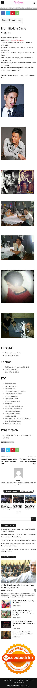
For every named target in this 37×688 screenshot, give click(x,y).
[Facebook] (3, 13)
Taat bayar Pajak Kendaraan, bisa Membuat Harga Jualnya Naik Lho (18, 505)
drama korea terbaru (18, 682)
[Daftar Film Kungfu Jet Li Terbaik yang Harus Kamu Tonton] (18, 571)
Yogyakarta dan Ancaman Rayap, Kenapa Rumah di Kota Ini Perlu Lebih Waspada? (18, 530)
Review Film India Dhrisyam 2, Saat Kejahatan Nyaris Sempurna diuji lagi (23, 613)
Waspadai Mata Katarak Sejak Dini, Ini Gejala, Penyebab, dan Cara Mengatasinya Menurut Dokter (18, 536)
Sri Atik (7, 8)
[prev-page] (17, 512)
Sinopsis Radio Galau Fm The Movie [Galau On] (9, 461)
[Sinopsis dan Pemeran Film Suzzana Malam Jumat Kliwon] (6, 635)
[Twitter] (8, 13)
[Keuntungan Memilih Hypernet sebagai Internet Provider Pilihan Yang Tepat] (30, 499)
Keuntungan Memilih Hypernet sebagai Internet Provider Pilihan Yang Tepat (30, 506)
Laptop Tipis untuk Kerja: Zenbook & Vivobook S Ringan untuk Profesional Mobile (18, 550)
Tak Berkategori (6, 502)
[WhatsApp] (17, 13)
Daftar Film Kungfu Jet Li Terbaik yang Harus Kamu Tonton (17, 586)
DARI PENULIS (26, 491)
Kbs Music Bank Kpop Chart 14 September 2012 (28, 461)
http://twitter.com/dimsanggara (15, 40)
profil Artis (10, 442)
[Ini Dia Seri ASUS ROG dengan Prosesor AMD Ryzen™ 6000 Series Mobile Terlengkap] (6, 499)
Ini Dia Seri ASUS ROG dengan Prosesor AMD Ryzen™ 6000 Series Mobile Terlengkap (6, 506)
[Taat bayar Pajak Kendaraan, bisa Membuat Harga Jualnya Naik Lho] (18, 499)
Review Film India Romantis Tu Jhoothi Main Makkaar (23, 602)
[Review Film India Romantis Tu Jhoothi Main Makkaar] (6, 604)
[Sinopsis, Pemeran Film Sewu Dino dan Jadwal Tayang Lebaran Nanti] (6, 624)
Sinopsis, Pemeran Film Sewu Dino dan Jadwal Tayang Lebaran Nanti (24, 623)
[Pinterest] (12, 13)
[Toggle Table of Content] (18, 20)
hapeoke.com (29, 680)
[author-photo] (18, 473)
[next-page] (20, 512)
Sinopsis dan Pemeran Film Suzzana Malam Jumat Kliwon (23, 633)
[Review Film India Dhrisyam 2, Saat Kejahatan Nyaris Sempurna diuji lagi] (6, 614)
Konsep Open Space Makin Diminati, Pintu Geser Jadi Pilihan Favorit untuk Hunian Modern (18, 545)
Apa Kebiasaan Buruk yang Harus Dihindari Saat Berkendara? (18, 540)
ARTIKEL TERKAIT (11, 491)
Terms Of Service (18, 680)
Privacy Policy (7, 680)
